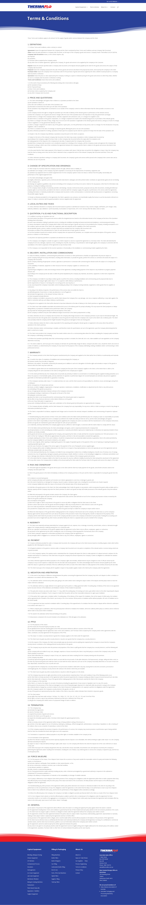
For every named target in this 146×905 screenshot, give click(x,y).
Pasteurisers (30, 885)
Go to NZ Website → (113, 1)
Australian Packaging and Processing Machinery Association (107, 894)
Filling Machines (55, 855)
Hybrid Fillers (54, 876)
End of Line (54, 870)
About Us (104, 7)
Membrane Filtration (33, 879)
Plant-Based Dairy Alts (33, 888)
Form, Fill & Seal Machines (58, 873)
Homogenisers (31, 870)
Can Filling (54, 864)
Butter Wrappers (55, 861)
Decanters (30, 867)
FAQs (86, 861)
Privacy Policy (79, 870)
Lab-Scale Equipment (33, 876)
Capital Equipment (80, 7)
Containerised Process (33, 864)
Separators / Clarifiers (33, 891)
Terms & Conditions (81, 867)
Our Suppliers (79, 861)
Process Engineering (81, 864)
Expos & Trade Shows (82, 858)
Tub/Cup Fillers (55, 882)
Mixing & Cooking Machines (35, 882)
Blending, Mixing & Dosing (34, 855)
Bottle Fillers (54, 858)
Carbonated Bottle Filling (58, 867)
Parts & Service (94, 7)
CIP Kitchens (30, 861)
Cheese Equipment (32, 858)
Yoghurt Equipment (32, 894)
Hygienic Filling (55, 879)
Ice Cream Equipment (33, 873)
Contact (112, 7)
